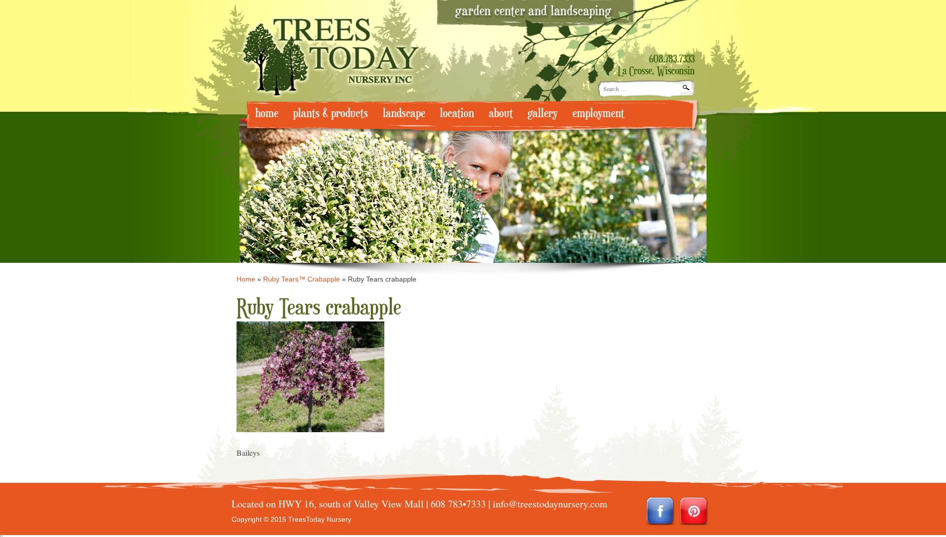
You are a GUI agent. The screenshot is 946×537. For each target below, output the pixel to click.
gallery (543, 113)
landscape (404, 113)
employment (598, 113)
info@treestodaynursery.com (550, 503)
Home (245, 279)
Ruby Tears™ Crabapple (301, 279)
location (457, 113)
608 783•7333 (458, 503)
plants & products (330, 113)
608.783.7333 (672, 59)
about (501, 113)
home (266, 113)
